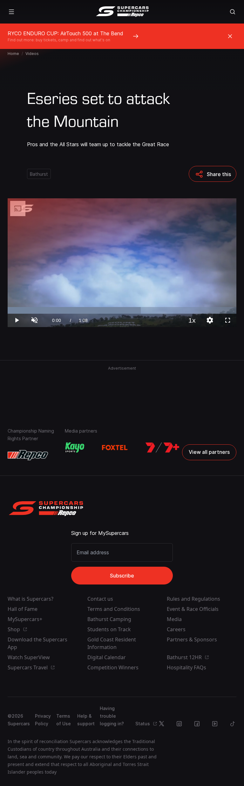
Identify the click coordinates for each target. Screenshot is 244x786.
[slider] (122, 310)
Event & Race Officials (193, 608)
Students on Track (109, 629)
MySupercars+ (25, 619)
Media (174, 619)
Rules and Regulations (193, 598)
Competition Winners (113, 667)
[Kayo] (74, 447)
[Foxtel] (114, 447)
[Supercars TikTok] (232, 724)
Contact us (100, 598)
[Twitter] (161, 724)
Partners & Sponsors (192, 639)
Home (13, 53)
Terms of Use (63, 719)
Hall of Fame (22, 608)
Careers (176, 629)
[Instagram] (179, 724)
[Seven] (162, 447)
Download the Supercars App (37, 643)
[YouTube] (215, 724)
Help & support (86, 719)
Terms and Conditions (113, 608)
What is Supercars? (30, 598)
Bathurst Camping (109, 619)
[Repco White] (28, 455)
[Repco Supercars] (122, 11)
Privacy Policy (43, 719)
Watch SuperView (29, 657)
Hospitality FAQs (186, 667)
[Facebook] (197, 724)
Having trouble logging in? (112, 716)
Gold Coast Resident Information (111, 643)
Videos (32, 53)
